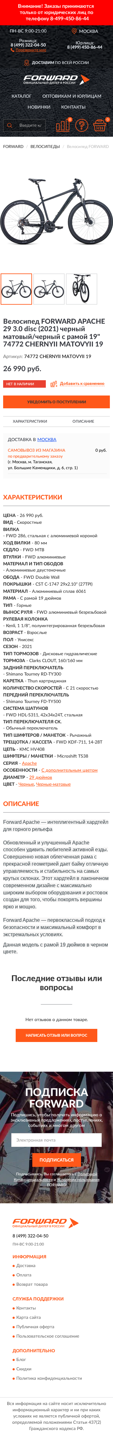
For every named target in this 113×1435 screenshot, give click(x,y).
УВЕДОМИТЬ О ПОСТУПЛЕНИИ (56, 402)
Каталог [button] (22, 96)
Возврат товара (32, 1285)
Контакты (73, 107)
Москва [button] (46, 440)
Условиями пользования (78, 1180)
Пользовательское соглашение (47, 1336)
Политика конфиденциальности (49, 1379)
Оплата (23, 1275)
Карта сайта (28, 1317)
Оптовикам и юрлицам (71, 96)
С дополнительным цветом (69, 770)
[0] (99, 125)
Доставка (25, 1266)
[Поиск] (9, 125)
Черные (26, 784)
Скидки (23, 1369)
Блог (21, 1360)
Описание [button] (83, 421)
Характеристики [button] (30, 421)
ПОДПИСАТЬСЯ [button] (57, 1160)
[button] (28, 50)
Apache (29, 763)
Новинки (39, 107)
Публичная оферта (35, 1327)
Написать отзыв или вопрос (56, 1035)
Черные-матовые (53, 784)
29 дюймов (40, 777)
